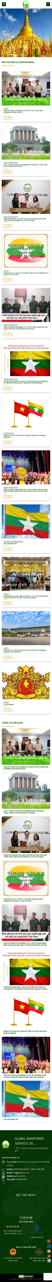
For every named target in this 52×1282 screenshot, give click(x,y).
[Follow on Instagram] (24, 1217)
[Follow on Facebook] (21, 1217)
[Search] (4, 4)
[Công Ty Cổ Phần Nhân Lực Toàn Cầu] (26, 4)
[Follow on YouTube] (30, 1217)
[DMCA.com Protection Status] (26, 1276)
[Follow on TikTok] (27, 1217)
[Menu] (48, 4)
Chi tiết (7, 118)
